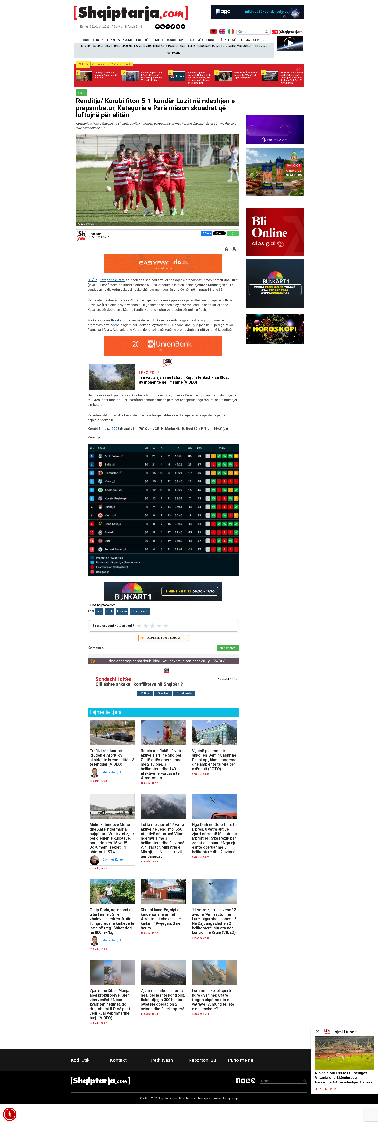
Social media (184, 693)
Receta (191, 46)
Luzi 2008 (112, 429)
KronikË (128, 39)
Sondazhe (173, 53)
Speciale (127, 46)
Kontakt (118, 1060)
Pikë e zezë (260, 46)
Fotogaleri (228, 46)
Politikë (142, 39)
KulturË (230, 39)
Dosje (216, 46)
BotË (219, 39)
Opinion (258, 39)
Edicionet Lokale (105, 39)
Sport (183, 39)
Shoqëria (163, 693)
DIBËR (92, 280)
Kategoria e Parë (112, 280)
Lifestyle (158, 46)
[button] (9, 1114)
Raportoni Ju (202, 1060)
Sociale (98, 46)
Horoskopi (204, 46)
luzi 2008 (122, 611)
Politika (145, 693)
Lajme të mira (143, 46)
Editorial (244, 39)
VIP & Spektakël (175, 46)
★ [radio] (139, 626)
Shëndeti (156, 39)
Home (87, 39)
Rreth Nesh (161, 1060)
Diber (99, 611)
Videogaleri (244, 46)
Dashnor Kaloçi (113, 859)
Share (208, 233)
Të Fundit (86, 46)
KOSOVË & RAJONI (202, 39)
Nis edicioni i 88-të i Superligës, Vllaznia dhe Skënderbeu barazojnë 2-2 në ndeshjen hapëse (343, 1077)
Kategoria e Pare (140, 611)
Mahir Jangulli (112, 772)
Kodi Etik (80, 1060)
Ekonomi (171, 39)
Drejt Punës (112, 46)
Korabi (116, 320)
